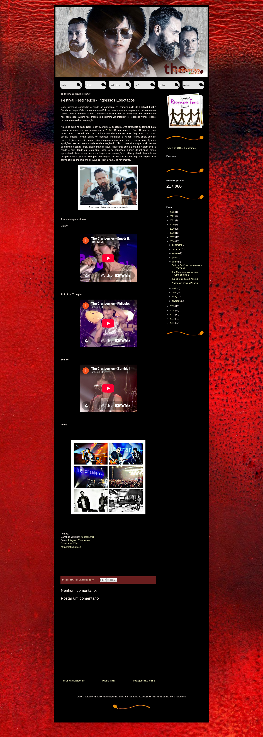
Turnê (137, 84)
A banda (89, 84)
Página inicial (109, 681)
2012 (172, 318)
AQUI (109, 130)
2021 (172, 220)
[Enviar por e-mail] (101, 580)
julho (174, 257)
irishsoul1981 (87, 537)
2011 (172, 323)
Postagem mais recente (73, 681)
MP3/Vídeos (115, 84)
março (175, 296)
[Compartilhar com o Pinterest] (115, 580)
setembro (177, 249)
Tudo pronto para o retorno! (185, 279)
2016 (172, 241)
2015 (172, 306)
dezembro (177, 245)
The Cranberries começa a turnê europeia (185, 273)
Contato (186, 84)
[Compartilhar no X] (108, 580)
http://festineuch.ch (71, 547)
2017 (172, 237)
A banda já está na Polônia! (185, 283)
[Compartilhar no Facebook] (111, 580)
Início (63, 84)
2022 (172, 216)
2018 (172, 233)
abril (174, 292)
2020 (172, 224)
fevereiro (176, 301)
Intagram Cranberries (79, 540)
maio (174, 288)
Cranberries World (70, 543)
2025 (172, 212)
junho (175, 262)
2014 (172, 310)
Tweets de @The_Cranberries (181, 148)
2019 (172, 229)
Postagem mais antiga (144, 681)
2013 (172, 314)
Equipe (162, 84)
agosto (175, 253)
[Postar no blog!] (105, 580)
